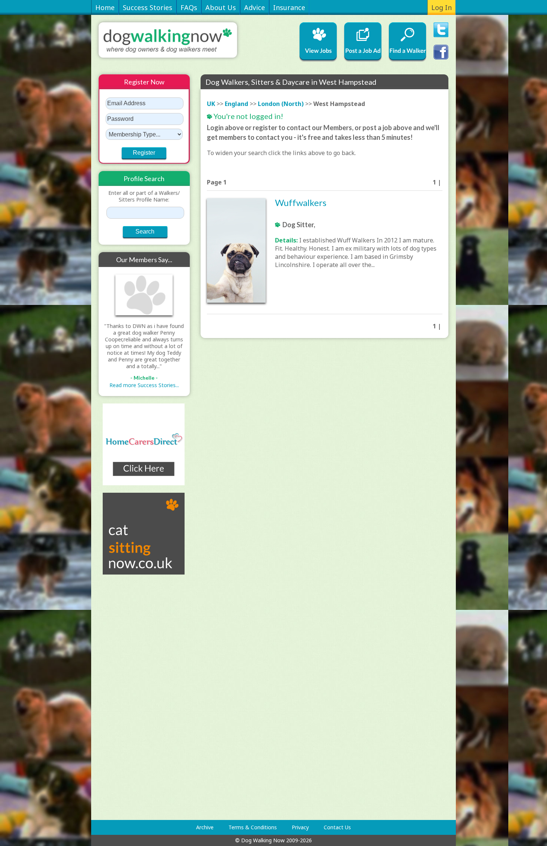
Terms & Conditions (252, 827)
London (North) (281, 104)
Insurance (289, 7)
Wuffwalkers (300, 202)
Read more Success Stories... (144, 385)
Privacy (300, 827)
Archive (205, 827)
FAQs (188, 7)
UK (211, 104)
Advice (254, 7)
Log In (441, 7)
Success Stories (147, 7)
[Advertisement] (128, 697)
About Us (220, 7)
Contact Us (337, 827)
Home (105, 7)
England (236, 104)
